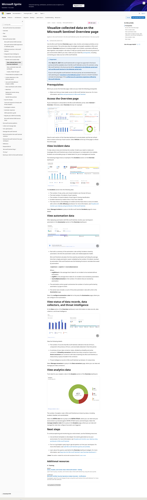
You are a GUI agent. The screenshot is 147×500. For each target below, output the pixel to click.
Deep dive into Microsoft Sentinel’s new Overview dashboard (77, 452)
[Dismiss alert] (144, 3)
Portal (128, 17)
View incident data (130, 29)
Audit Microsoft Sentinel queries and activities (76, 447)
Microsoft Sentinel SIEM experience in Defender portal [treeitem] (13, 45)
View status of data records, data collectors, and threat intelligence (133, 34)
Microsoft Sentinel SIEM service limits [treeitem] (12, 119)
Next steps (128, 39)
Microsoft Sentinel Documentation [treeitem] (12, 28)
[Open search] (139, 13)
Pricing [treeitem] (5, 152)
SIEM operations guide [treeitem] (10, 113)
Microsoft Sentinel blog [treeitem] (9, 149)
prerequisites (86, 52)
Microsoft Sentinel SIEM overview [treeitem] (12, 42)
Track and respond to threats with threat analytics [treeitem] (13, 103)
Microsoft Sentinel (67, 22)
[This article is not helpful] (140, 44)
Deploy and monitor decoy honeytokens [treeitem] (12, 93)
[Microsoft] (3, 13)
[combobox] (12, 24)
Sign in (143, 13)
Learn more (83, 455)
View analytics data (130, 37)
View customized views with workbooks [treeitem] (14, 68)
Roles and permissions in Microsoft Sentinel (72, 94)
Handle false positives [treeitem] (11, 97)
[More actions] (98, 23)
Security (59, 22)
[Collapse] (22, 21)
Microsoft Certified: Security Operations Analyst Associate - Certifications (66, 476)
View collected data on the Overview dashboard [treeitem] (14, 63)
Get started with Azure (138, 17)
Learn (48, 22)
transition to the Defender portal (70, 75)
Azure (53, 22)
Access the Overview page (132, 27)
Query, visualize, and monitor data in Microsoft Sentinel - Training (64, 469)
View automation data (130, 31)
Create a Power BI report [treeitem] (13, 71)
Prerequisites (128, 25)
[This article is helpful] (138, 44)
